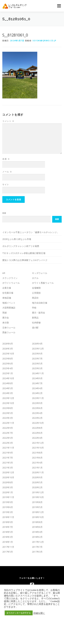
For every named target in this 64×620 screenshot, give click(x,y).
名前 (6, 158)
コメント (8, 121)
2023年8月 (7, 408)
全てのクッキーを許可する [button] (19, 612)
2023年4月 (37, 413)
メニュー (59, 6)
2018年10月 (38, 517)
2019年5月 (37, 507)
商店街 (35, 297)
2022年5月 (7, 437)
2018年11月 (8, 517)
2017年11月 (8, 546)
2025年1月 (7, 373)
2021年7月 (7, 457)
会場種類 (36, 287)
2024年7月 (37, 383)
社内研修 (36, 322)
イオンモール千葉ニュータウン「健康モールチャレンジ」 (30, 232)
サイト (5, 184)
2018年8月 (37, 522)
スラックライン (10, 278)
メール (7, 171)
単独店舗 (6, 297)
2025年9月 (37, 353)
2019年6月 (7, 507)
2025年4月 (7, 368)
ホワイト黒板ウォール (43, 282)
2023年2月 (37, 417)
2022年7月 (7, 432)
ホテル (35, 278)
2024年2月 (37, 393)
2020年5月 (37, 482)
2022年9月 (7, 427)
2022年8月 (37, 427)
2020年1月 (7, 492)
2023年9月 (37, 403)
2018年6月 (37, 526)
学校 (34, 307)
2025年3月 (37, 368)
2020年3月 (7, 487)
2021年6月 (37, 457)
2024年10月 (8, 378)
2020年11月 (38, 472)
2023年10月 (8, 403)
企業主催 (6, 287)
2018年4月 (37, 531)
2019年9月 (7, 502)
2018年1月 (7, 541)
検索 (4, 213)
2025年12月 (38, 348)
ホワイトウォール (11, 282)
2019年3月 (7, 512)
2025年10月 (8, 353)
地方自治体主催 (39, 302)
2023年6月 (37, 408)
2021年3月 (7, 467)
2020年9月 (37, 477)
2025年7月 (37, 358)
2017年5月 (7, 551)
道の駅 (35, 327)
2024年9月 (37, 378)
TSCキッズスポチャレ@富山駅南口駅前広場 (23, 253)
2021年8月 (37, 452)
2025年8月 (7, 358)
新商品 (35, 317)
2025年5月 (37, 363)
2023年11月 (38, 398)
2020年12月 (8, 472)
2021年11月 (8, 447)
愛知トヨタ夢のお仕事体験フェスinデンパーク (25, 260)
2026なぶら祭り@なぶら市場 (16, 239)
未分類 (5, 322)
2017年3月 (37, 551)
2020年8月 (7, 482)
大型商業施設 (8, 307)
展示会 (5, 317)
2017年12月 (38, 541)
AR (3, 273)
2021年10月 (38, 447)
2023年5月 (7, 413)
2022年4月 (37, 437)
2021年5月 (7, 462)
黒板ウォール (8, 332)
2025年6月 (7, 363)
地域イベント (8, 302)
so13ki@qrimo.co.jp (44, 40)
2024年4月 (37, 388)
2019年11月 (8, 497)
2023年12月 (8, 398)
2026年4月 (37, 343)
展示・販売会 (38, 312)
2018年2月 (37, 536)
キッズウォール (39, 273)
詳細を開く (39, 613)
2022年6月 (37, 432)
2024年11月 (38, 373)
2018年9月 (7, 522)
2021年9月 (7, 452)
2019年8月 (37, 502)
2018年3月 (7, 536)
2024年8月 (7, 383)
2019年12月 (38, 492)
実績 (4, 312)
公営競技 (36, 292)
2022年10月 (38, 422)
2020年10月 (8, 477)
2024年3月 (7, 393)
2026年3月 (7, 348)
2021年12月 (38, 442)
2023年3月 (7, 417)
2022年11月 (8, 422)
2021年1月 (37, 467)
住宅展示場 (7, 292)
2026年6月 (7, 343)
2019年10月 (38, 497)
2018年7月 (7, 526)
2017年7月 (37, 546)
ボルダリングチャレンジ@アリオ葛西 (20, 246)
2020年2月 (37, 487)
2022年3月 (7, 442)
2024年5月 (7, 388)
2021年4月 (37, 462)
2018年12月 (38, 512)
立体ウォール (8, 327)
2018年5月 (7, 531)
